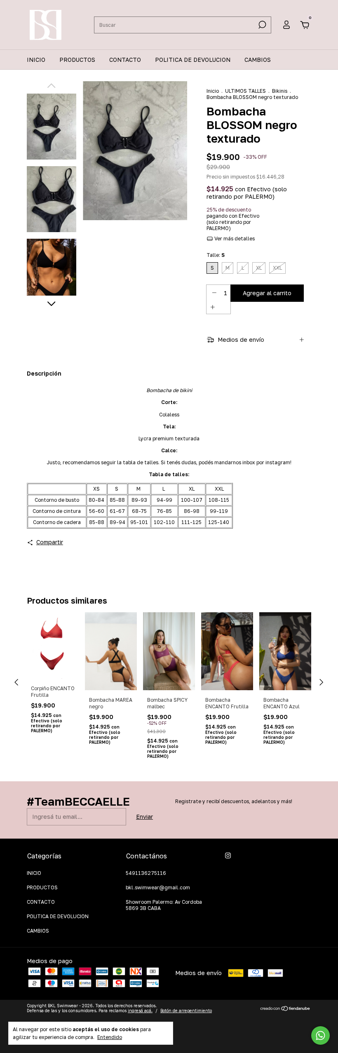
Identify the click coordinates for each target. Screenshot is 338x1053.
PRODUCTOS (77, 59)
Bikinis (279, 91)
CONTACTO (125, 59)
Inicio (213, 91)
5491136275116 (146, 873)
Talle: (216, 255)
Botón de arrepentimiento (186, 1010)
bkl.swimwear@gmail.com (158, 887)
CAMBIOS (257, 59)
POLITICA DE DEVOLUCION (192, 59)
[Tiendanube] (285, 1009)
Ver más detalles (234, 238)
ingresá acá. (140, 1010)
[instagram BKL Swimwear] (228, 855)
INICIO (36, 59)
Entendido (109, 1037)
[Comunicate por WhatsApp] (320, 1035)
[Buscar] (261, 24)
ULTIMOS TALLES (245, 91)
